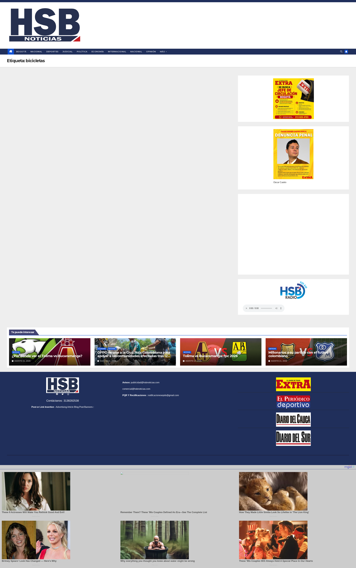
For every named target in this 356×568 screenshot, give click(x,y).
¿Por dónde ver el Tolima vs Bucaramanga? (47, 356)
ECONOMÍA (98, 51)
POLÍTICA (82, 51)
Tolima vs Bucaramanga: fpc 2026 (210, 356)
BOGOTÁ (21, 51)
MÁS (162, 51)
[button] (341, 51)
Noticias (16, 352)
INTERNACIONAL (117, 51)
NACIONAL (36, 51)
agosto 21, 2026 (22, 361)
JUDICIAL (68, 51)
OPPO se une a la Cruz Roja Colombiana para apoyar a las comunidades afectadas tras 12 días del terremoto (133, 355)
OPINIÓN (151, 51)
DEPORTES (52, 51)
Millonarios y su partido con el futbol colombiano (298, 354)
